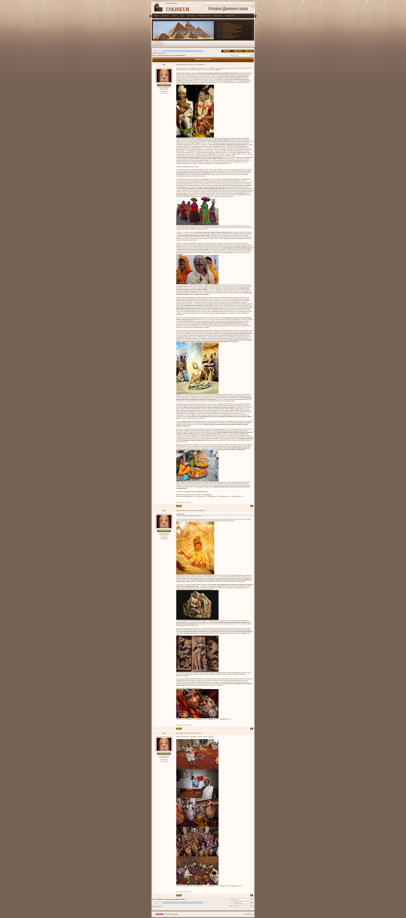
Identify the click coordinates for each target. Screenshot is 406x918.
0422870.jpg (211, 719)
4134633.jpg (223, 496)
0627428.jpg (222, 885)
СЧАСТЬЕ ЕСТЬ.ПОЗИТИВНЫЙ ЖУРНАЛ (196, 491)
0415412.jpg (188, 496)
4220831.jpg (188, 719)
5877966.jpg (211, 885)
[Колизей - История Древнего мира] (161, 44)
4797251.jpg (200, 496)
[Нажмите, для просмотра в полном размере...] (195, 111)
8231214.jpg (234, 885)
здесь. (197, 166)
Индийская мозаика (169, 55)
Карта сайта (174, 914)
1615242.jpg (223, 719)
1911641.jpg (199, 719)
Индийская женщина (180, 55)
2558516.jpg (199, 885)
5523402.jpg (235, 496)
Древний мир (160, 55)
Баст (164, 53)
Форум (154, 55)
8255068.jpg (211, 496)
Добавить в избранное (171, 3)
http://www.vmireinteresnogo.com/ (193, 688)
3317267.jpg (188, 885)
